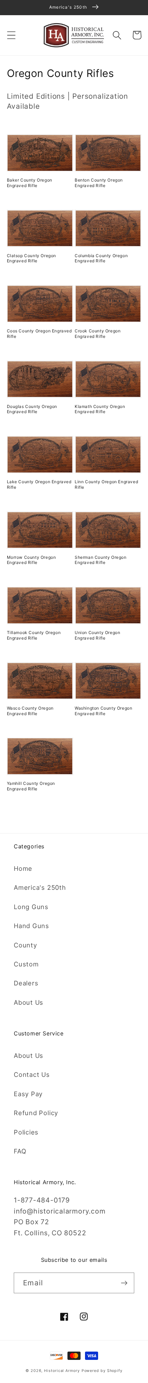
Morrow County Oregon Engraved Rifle (31, 560)
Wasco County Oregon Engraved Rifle (30, 710)
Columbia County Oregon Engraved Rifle (101, 258)
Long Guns (31, 906)
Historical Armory (62, 1371)
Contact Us (32, 1074)
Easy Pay (28, 1094)
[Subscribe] (124, 1283)
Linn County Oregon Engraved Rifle (106, 484)
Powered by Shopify (102, 1371)
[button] (11, 35)
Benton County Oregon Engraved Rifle (99, 182)
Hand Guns (31, 925)
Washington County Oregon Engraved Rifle (103, 710)
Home (23, 868)
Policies (26, 1132)
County (25, 945)
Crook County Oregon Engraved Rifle (97, 333)
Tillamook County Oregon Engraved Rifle (34, 635)
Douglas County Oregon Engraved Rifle (32, 409)
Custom (26, 964)
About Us (28, 1002)
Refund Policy (36, 1113)
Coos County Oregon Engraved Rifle (39, 333)
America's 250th (40, 887)
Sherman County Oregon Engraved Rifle (101, 560)
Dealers (26, 983)
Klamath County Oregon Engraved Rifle (100, 409)
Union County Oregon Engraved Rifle (97, 635)
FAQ (20, 1151)
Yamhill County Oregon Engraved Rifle (31, 786)
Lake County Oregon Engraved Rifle (39, 484)
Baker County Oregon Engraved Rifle (29, 182)
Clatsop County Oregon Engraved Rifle (31, 258)
